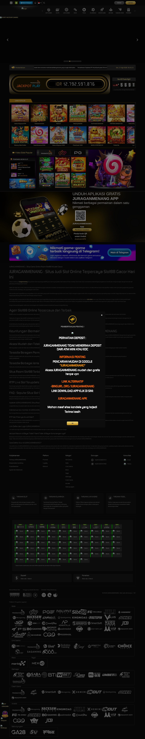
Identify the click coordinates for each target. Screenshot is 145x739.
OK (72, 423)
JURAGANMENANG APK (72, 398)
